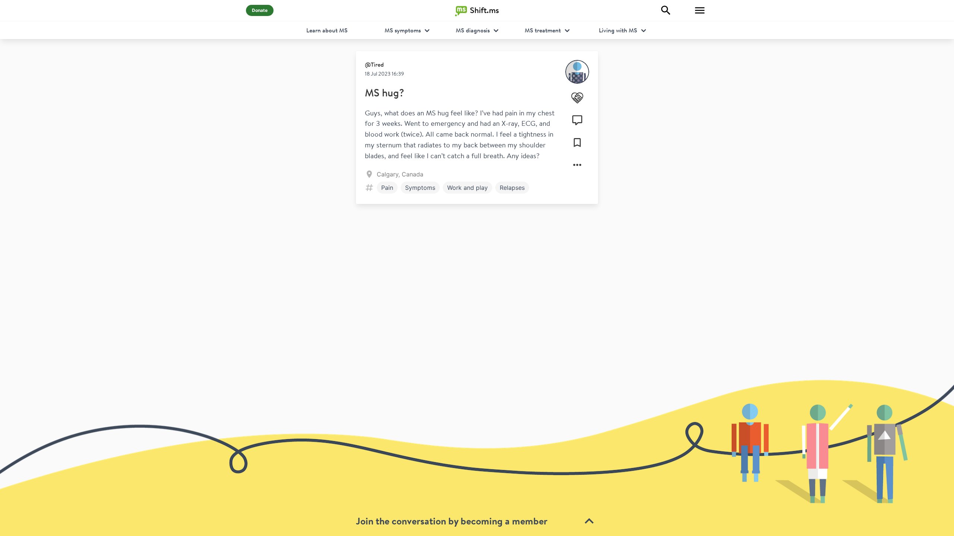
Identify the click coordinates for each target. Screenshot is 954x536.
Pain (387, 187)
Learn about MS (327, 30)
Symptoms (420, 187)
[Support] (577, 98)
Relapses (512, 187)
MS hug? (384, 92)
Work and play (467, 187)
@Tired (374, 64)
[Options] (577, 165)
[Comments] (577, 120)
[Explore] (666, 10)
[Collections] (577, 142)
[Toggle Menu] (700, 10)
